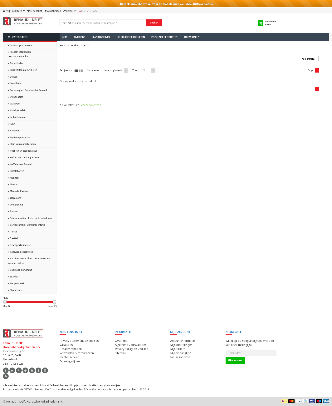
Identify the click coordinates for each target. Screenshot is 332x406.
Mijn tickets (177, 349)
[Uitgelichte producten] (6, 376)
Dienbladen (15, 83)
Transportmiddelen (20, 245)
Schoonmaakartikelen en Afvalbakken (30, 218)
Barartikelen (16, 63)
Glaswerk (14, 103)
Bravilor (13, 276)
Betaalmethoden (71, 349)
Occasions (15, 198)
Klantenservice (101, 37)
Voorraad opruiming (20, 270)
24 (143, 70)
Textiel (13, 238)
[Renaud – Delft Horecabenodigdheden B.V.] (23, 23)
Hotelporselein (17, 110)
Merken (75, 45)
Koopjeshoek (16, 283)
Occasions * (191, 37)
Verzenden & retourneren (77, 353)
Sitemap (120, 353)
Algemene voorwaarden (131, 345)
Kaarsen (14, 130)
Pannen (13, 211)
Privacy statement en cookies (79, 341)
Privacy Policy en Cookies (131, 349)
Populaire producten (164, 37)
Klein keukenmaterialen (22, 144)
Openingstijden (70, 361)
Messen (13, 184)
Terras (13, 231)
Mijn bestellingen (181, 345)
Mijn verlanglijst (180, 353)
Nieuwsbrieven (180, 357)
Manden (14, 177)
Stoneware (15, 290)
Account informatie (182, 341)
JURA (64, 37)
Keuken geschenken (20, 45)
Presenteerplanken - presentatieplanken (20, 54)
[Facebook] (6, 370)
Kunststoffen (16, 171)
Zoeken (154, 22)
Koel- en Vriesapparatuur (23, 150)
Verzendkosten (91, 105)
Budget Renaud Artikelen (23, 70)
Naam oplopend (113, 70)
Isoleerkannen (17, 117)
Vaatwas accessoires (21, 251)
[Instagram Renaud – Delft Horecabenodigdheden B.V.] (45, 370)
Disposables (16, 97)
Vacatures (66, 345)
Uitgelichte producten (131, 37)
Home (63, 45)
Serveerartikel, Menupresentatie (27, 224)
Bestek (13, 76)
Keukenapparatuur (19, 137)
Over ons (79, 37)
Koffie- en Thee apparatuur (24, 157)
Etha (86, 45)
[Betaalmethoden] (284, 401)
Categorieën (19, 37)
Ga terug (308, 58)
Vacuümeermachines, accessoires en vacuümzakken (29, 261)
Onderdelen (16, 204)
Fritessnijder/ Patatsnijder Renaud (28, 90)
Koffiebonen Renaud (20, 164)
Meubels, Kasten (18, 191)
